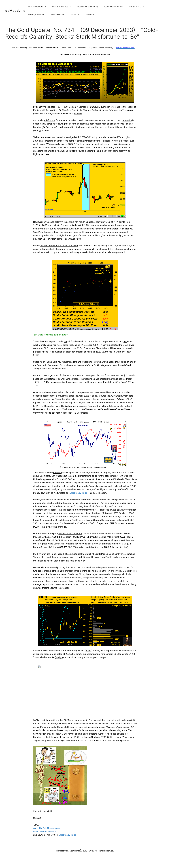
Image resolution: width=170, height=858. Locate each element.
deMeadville (15, 11)
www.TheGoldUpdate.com (46, 828)
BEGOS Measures (60, 6)
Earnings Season (36, 14)
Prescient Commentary (87, 6)
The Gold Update (57, 14)
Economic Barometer (113, 6)
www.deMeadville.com (44, 831)
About (73, 14)
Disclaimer (90, 14)
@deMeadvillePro (78, 493)
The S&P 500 (135, 6)
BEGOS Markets (35, 6)
